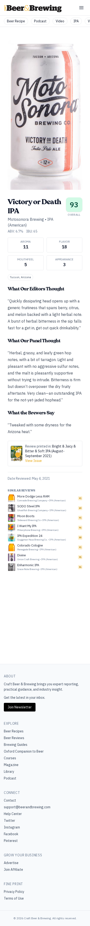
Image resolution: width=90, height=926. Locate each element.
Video (60, 21)
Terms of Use (14, 898)
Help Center (13, 814)
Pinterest (11, 841)
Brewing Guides (15, 744)
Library (9, 771)
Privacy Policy (14, 891)
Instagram (12, 827)
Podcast (40, 21)
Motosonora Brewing (26, 219)
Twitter (9, 820)
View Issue (33, 461)
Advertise (11, 863)
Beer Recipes (14, 731)
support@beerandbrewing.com (27, 807)
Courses (10, 758)
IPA (76, 21)
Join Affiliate (13, 869)
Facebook (11, 834)
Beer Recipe (16, 21)
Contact (10, 800)
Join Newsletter (20, 707)
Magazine (11, 765)
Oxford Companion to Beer (24, 751)
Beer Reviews (14, 738)
